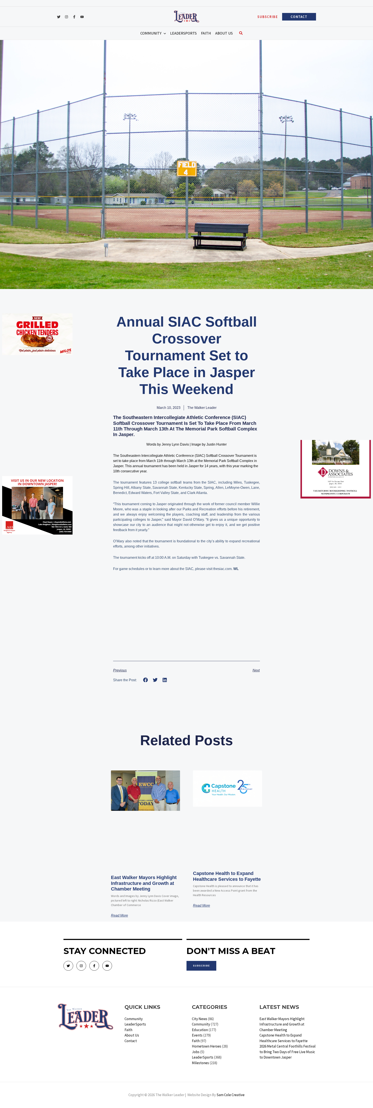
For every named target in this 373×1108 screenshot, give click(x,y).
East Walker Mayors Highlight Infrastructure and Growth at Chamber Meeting (144, 883)
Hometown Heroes (206, 1046)
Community (134, 1018)
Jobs (195, 1051)
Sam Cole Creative (231, 1094)
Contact (131, 1040)
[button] (268, 16)
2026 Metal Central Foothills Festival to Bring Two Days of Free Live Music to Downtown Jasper (287, 1052)
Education (200, 1029)
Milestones (200, 1062)
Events (197, 1035)
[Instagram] (66, 17)
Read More (119, 915)
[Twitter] (58, 17)
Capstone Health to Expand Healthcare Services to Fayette (227, 876)
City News (199, 1018)
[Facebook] (74, 17)
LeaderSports (135, 1024)
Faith (128, 1029)
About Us (132, 1035)
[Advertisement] (37, 386)
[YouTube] (82, 17)
